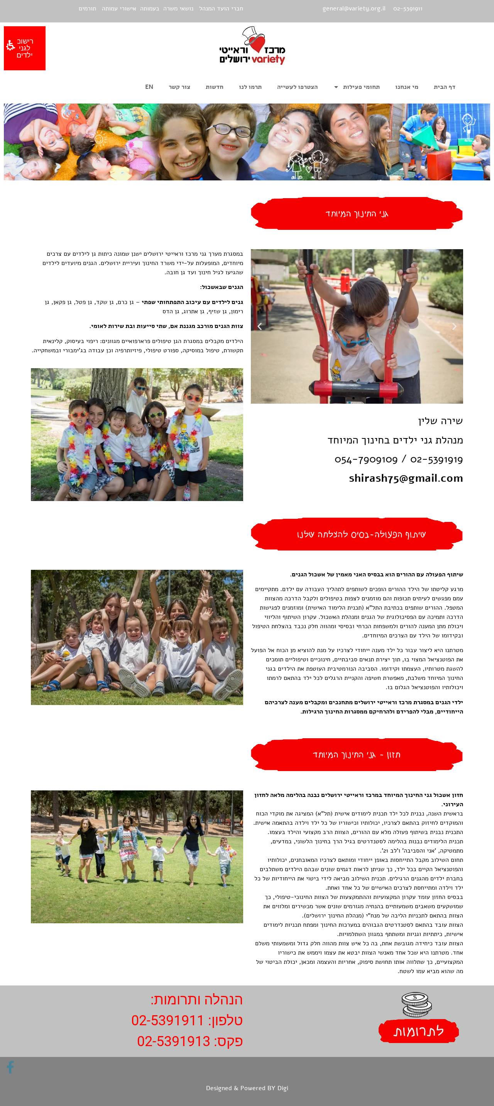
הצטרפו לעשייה (297, 87)
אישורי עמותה (119, 8)
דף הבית (444, 87)
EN (149, 87)
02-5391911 (168, 1021)
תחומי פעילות (361, 87)
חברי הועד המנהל (221, 8)
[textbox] (357, 643)
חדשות (214, 87)
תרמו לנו (250, 87)
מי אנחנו (406, 87)
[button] (454, 326)
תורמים (87, 8)
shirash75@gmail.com (406, 478)
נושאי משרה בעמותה (166, 8)
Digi (282, 1088)
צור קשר (179, 87)
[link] (10, 1067)
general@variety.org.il (354, 8)
